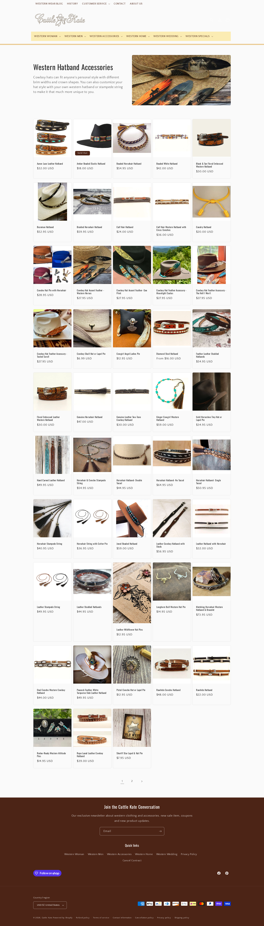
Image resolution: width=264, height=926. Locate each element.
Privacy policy (164, 918)
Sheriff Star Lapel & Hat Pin (130, 753)
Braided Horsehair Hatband (89, 226)
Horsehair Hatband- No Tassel (170, 480)
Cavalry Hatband (203, 226)
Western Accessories (119, 854)
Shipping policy (182, 918)
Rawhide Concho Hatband (168, 689)
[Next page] (142, 781)
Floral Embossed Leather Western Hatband (48, 418)
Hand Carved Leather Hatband (51, 480)
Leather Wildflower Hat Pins (130, 629)
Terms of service (101, 918)
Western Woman (74, 854)
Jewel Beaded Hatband (127, 543)
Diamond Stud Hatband (167, 353)
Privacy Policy (189, 854)
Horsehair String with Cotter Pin (92, 543)
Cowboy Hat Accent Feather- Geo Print (132, 292)
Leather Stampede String (48, 606)
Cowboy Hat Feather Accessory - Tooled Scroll (52, 355)
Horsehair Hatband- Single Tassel (208, 482)
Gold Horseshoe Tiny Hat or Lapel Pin (209, 418)
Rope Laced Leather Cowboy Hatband (90, 755)
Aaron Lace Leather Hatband (50, 163)
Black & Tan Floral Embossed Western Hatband (209, 165)
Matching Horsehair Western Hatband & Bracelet (209, 608)
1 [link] (122, 781)
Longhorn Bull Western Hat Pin (171, 606)
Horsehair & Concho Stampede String (91, 482)
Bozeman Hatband (45, 226)
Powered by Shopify (63, 918)
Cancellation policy (144, 918)
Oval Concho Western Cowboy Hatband (51, 691)
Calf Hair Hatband (125, 226)
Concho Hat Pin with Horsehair (51, 290)
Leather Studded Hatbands (89, 606)
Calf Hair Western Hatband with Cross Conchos (171, 228)
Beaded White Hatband (167, 163)
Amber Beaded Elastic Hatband (91, 163)
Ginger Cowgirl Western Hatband (167, 418)
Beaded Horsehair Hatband (129, 163)
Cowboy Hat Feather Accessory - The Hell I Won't (211, 292)
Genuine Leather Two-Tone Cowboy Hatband (129, 418)
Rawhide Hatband (204, 689)
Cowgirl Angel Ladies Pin (128, 353)
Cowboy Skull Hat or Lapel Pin (91, 353)
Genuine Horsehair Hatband (90, 416)
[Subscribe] (160, 831)
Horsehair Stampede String (49, 543)
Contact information (122, 918)
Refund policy (82, 918)
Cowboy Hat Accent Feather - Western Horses (90, 292)
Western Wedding (166, 854)
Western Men (96, 854)
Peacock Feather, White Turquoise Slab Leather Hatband (91, 691)
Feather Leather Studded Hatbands (207, 355)
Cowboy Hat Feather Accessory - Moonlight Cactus (171, 292)
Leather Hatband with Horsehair (211, 543)
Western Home (144, 854)
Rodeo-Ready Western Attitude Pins (51, 755)
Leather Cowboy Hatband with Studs (170, 545)
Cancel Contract (132, 860)
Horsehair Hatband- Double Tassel (129, 482)
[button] (96, 4)
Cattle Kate (47, 918)
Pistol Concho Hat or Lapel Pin (131, 689)
